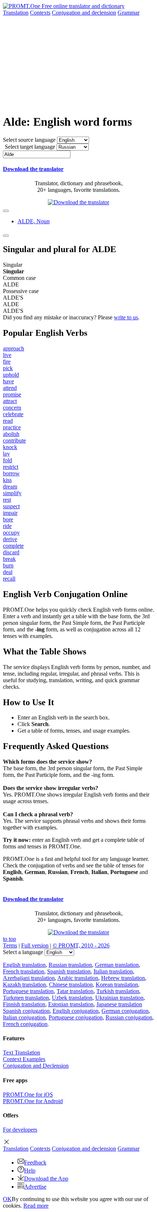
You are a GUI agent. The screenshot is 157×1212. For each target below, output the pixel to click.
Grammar (128, 13)
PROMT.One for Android (33, 1101)
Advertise (35, 1186)
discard (11, 552)
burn (8, 565)
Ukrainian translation (119, 998)
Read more (36, 1205)
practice (12, 427)
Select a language (23, 952)
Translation (15, 13)
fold (7, 460)
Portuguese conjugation (76, 1017)
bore (8, 519)
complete (13, 546)
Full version (35, 945)
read (8, 421)
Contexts (40, 13)
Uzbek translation (72, 998)
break (9, 559)
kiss (7, 480)
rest (7, 500)
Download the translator (33, 169)
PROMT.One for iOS (28, 1094)
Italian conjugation (24, 1017)
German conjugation (125, 1011)
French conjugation (25, 1024)
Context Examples (24, 1059)
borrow (11, 473)
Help (29, 1170)
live (7, 355)
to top (9, 939)
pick (8, 368)
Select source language (29, 140)
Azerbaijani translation (29, 978)
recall (9, 578)
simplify (12, 493)
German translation (117, 965)
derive (10, 539)
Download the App (46, 1178)
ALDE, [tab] (34, 221)
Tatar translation (75, 991)
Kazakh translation (24, 984)
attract (10, 401)
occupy (11, 532)
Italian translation (113, 971)
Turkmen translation (26, 998)
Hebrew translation (123, 978)
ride (7, 526)
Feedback (35, 1162)
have (8, 381)
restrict (10, 467)
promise (12, 394)
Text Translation (21, 1052)
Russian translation (70, 965)
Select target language (30, 147)
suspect (11, 506)
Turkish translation (117, 991)
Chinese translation (71, 984)
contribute (14, 440)
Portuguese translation (28, 991)
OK (7, 1199)
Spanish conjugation (26, 1011)
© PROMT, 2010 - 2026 (81, 945)
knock (10, 447)
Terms (10, 945)
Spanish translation (69, 971)
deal (7, 572)
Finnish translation (24, 1004)
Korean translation (117, 984)
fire (7, 361)
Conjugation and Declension (36, 1066)
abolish (11, 434)
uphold (11, 375)
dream (10, 486)
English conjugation (76, 1011)
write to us (126, 317)
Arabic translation (77, 978)
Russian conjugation (129, 1017)
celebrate (13, 414)
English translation (24, 965)
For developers (20, 1129)
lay (6, 454)
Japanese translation (119, 1004)
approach (13, 348)
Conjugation (84, 13)
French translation (23, 971)
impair (10, 513)
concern (12, 407)
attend (10, 388)
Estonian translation (70, 1004)
